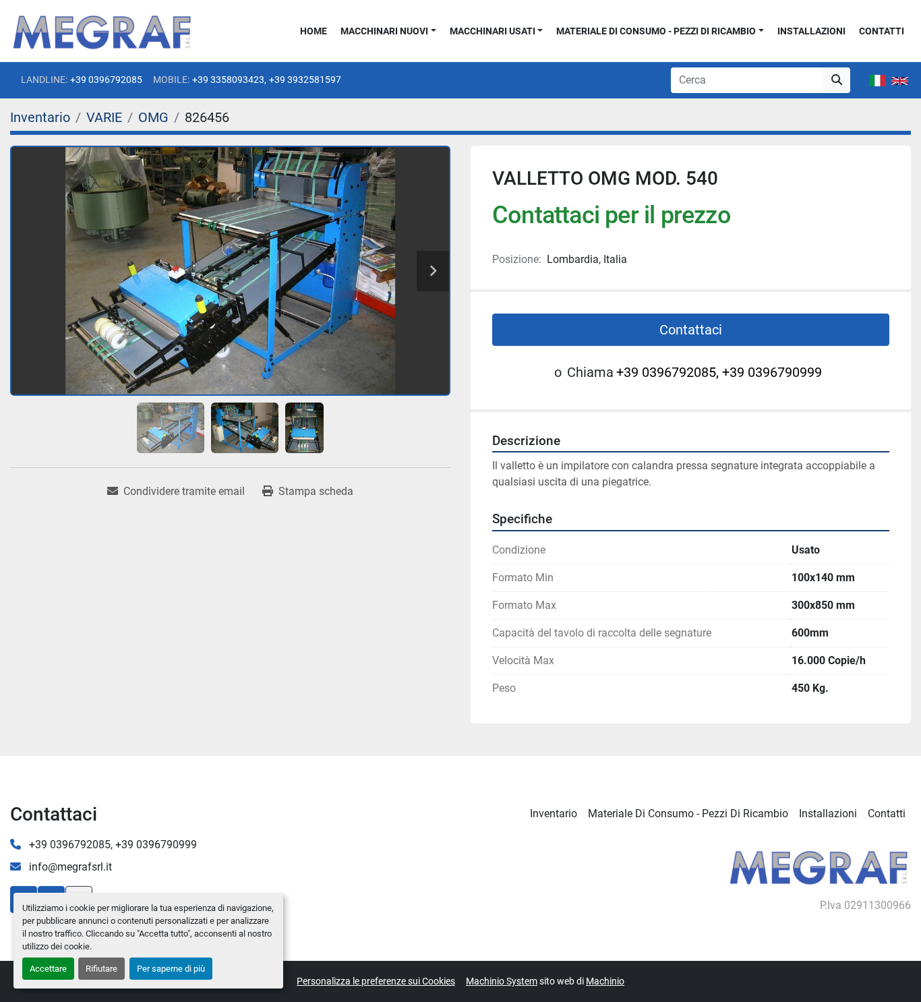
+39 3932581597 (305, 79)
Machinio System (501, 981)
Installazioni (811, 31)
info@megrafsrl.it (69, 866)
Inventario (553, 813)
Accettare (48, 969)
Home (313, 31)
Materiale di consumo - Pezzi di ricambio (656, 31)
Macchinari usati (492, 31)
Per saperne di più (171, 969)
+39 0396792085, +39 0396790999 (719, 372)
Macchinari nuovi (384, 31)
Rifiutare (101, 969)
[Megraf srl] (819, 866)
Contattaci (690, 330)
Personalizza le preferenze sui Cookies (376, 981)
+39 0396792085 (106, 79)
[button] (388, 31)
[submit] (836, 80)
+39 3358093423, (229, 79)
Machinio (605, 981)
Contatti (881, 31)
